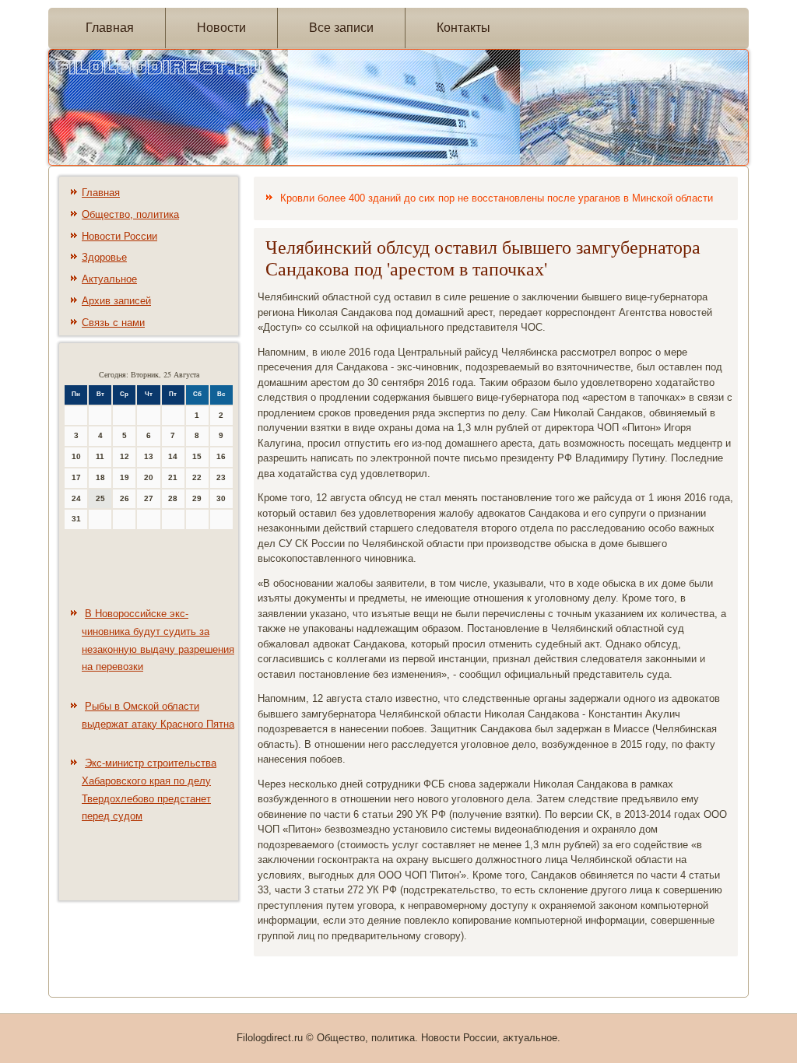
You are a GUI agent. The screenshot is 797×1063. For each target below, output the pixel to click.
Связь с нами (113, 322)
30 (221, 498)
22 (197, 477)
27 (148, 498)
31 (76, 518)
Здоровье (104, 257)
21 (172, 477)
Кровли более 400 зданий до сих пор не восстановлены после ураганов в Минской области (496, 198)
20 (148, 477)
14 (172, 456)
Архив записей (116, 301)
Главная (110, 27)
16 (221, 456)
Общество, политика (130, 214)
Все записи (341, 27)
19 (124, 477)
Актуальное (109, 279)
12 (124, 456)
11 (100, 456)
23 (221, 477)
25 (100, 498)
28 (172, 498)
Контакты (463, 27)
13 (148, 456)
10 (76, 456)
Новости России (119, 236)
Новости (221, 27)
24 (76, 498)
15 (197, 456)
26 (124, 498)
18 (100, 477)
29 (197, 498)
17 (76, 477)
